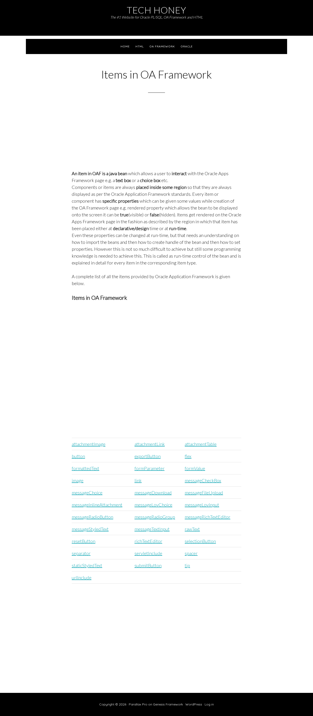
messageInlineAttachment (97, 504)
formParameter (150, 468)
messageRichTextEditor (207, 517)
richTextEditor (148, 541)
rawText (192, 529)
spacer (191, 553)
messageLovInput (202, 504)
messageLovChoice (153, 504)
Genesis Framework (168, 704)
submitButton (148, 565)
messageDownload (153, 492)
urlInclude (81, 577)
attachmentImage (88, 444)
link (138, 480)
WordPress (193, 704)
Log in (209, 704)
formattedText (85, 468)
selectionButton (200, 541)
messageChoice (87, 492)
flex (188, 456)
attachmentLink (150, 444)
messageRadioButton (92, 517)
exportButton (148, 456)
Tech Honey (156, 10)
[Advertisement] (156, 137)
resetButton (83, 541)
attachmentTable (201, 444)
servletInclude (148, 553)
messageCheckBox (203, 480)
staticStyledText (87, 565)
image (77, 480)
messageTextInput (152, 529)
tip (187, 565)
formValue (195, 468)
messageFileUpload (204, 492)
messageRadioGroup (155, 517)
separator (81, 553)
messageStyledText (90, 529)
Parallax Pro (138, 704)
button (78, 456)
